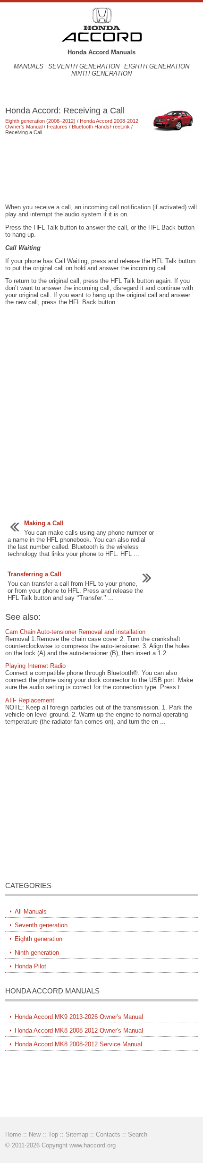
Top (53, 1134)
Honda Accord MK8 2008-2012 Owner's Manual (79, 1030)
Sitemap (77, 1134)
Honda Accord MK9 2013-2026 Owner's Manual (79, 1016)
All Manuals (31, 911)
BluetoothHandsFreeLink (101, 126)
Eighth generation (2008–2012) (40, 121)
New (35, 1134)
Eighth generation (156, 66)
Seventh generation (83, 66)
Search (137, 1134)
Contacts (108, 1134)
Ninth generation (101, 73)
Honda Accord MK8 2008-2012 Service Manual (78, 1044)
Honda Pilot (30, 966)
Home (13, 1134)
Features (57, 126)
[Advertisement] (101, 169)
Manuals (28, 66)
